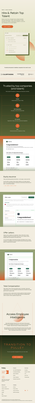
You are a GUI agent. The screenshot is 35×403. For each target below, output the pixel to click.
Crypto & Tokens (27, 371)
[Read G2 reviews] (6, 372)
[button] (17, 368)
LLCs (25, 373)
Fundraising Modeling (16, 371)
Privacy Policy (15, 388)
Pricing (3, 390)
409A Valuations (16, 373)
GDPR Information (16, 392)
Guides (3, 392)
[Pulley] (6, 368)
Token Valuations (16, 377)
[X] (27, 390)
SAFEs (14, 375)
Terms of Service (16, 390)
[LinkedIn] (25, 390)
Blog (2, 394)
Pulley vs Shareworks (5, 388)
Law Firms (26, 375)
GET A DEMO (7, 26)
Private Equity (27, 377)
